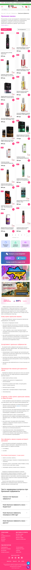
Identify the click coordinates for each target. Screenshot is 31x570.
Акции (2, 2)
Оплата (12, 2)
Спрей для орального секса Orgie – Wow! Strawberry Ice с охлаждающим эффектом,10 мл (7, 206)
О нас (2, 534)
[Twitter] (12, 558)
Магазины (3, 539)
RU (17, 0)
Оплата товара (19, 535)
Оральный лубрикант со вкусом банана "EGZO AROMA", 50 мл (23, 48)
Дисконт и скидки (19, 537)
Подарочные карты (20, 548)
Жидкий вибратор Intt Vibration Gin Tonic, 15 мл (23, 201)
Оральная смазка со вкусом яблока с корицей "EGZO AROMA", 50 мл (22, 92)
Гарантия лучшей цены (21, 539)
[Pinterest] (22, 558)
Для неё (8, 13)
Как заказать (8, 2)
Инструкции (3, 550)
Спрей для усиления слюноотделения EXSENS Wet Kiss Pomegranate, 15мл (7, 163)
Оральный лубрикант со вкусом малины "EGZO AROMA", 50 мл (23, 70)
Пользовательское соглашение (15, 566)
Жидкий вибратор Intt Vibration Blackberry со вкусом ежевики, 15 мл (7, 228)
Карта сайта (18, 552)
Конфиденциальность (20, 2)
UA (15, 0)
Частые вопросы (19, 547)
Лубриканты (14, 13)
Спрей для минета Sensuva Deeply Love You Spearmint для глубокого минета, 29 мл (23, 179)
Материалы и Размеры (6, 548)
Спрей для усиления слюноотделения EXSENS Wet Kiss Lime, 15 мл (23, 157)
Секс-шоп (3, 13)
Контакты (27, 2)
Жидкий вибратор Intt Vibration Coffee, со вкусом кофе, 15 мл (7, 141)
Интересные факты (5, 552)
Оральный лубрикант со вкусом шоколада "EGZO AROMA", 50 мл (7, 119)
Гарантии (18, 550)
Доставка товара (19, 534)
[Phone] (23, 6)
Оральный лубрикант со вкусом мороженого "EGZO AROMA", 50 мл (23, 114)
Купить (13, 56)
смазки (18, 406)
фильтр (5, 29)
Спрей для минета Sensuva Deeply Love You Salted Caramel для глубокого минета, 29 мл (7, 184)
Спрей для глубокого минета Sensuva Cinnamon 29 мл (22, 228)
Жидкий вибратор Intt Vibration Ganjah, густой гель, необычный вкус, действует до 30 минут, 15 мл (23, 136)
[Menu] (2, 7)
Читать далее (4, 25)
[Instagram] (15, 558)
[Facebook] (9, 558)
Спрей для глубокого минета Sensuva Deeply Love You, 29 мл (7, 75)
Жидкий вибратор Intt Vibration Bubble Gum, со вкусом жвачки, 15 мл (7, 97)
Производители (4, 547)
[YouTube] (19, 558)
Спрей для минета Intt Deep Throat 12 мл (6, 53)
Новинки (3, 540)
